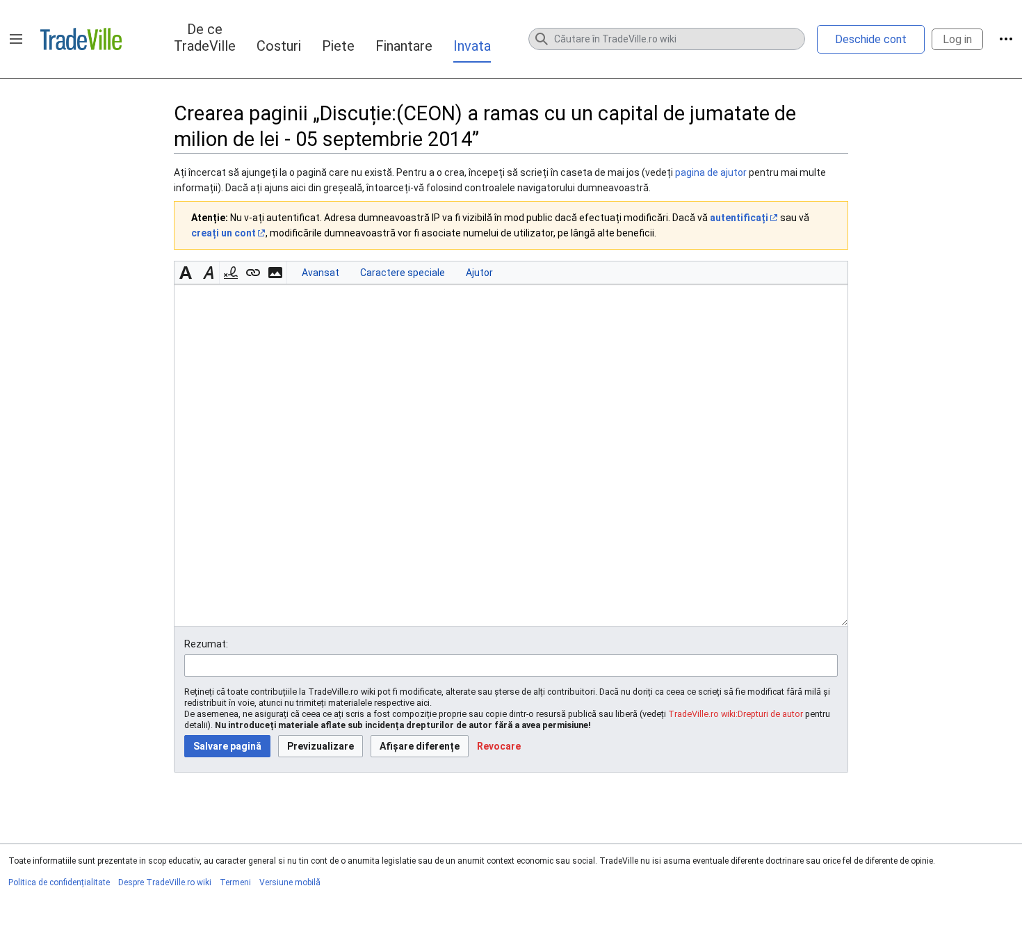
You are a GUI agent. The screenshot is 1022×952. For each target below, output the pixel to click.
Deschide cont (871, 39)
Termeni (235, 882)
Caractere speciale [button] (402, 272)
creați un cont (223, 233)
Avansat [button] (320, 272)
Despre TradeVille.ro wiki (164, 882)
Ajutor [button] (479, 272)
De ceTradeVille (205, 37)
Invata (472, 46)
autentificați (739, 217)
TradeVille (81, 39)
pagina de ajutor (711, 172)
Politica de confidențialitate (59, 882)
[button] (16, 39)
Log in (957, 39)
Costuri (279, 46)
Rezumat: (206, 644)
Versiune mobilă (290, 882)
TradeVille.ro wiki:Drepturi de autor (735, 714)
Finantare (403, 46)
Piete (338, 46)
